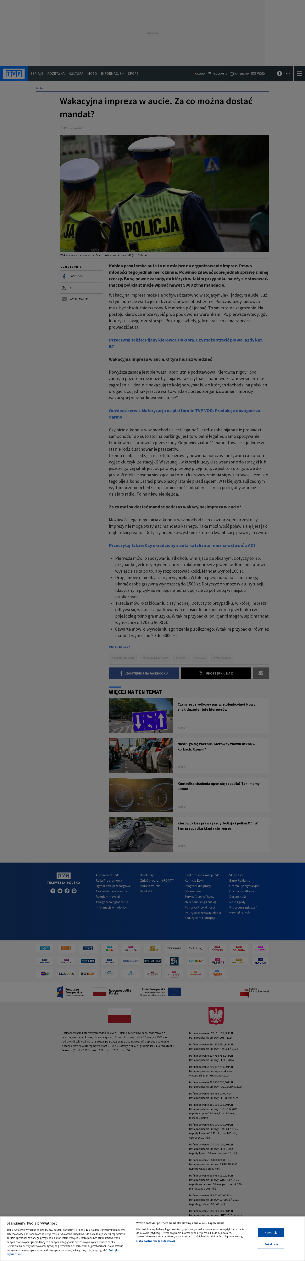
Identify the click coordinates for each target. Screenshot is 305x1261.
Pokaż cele (271, 1244)
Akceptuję (271, 1232)
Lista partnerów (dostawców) (155, 1241)
